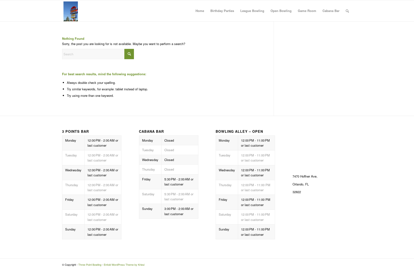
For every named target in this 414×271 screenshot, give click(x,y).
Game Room (307, 10)
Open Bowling (281, 10)
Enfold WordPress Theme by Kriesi (124, 264)
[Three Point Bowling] (70, 10)
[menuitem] (347, 10)
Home (200, 10)
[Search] (347, 10)
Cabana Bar (330, 10)
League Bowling (252, 10)
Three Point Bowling (89, 264)
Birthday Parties (222, 10)
